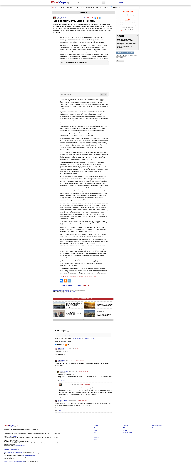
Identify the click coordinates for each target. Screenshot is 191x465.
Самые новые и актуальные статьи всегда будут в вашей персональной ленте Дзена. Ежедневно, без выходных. (126, 45)
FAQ (124, 427)
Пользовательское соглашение (11, 449)
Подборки (69, 7)
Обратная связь (156, 427)
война (95, 276)
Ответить (61, 357)
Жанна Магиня (61, 360)
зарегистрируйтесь (77, 338)
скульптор (73, 276)
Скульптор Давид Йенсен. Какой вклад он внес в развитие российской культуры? (74, 305)
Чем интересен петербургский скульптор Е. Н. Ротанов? (73, 313)
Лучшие (70, 335)
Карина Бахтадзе (64, 371)
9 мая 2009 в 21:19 (73, 371)
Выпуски (61, 7)
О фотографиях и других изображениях (13, 452)
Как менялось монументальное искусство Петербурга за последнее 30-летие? (103, 313)
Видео (106, 7)
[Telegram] (99, 18)
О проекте (125, 425)
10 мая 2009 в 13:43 (75, 384)
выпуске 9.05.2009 (70, 291)
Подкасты (99, 7)
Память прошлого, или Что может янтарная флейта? (104, 305)
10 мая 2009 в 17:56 (70, 348)
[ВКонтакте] (95, 18)
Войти (121, 2)
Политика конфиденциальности (11, 448)
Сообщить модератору (80, 348)
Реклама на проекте (157, 425)
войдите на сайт (89, 338)
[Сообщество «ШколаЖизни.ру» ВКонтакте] (115, 7)
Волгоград (66, 276)
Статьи (76, 7)
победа (86, 276)
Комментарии (90, 7)
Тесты (82, 7)
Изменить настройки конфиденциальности (14, 461)
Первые (66, 335)
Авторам (125, 430)
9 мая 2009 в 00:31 (72, 400)
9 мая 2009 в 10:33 (70, 360)
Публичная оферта (127, 432)
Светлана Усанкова (62, 400)
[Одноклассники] (97, 18)
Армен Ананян (61, 348)
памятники (80, 276)
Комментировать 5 (67, 285)
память (91, 276)
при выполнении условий (28, 455)
